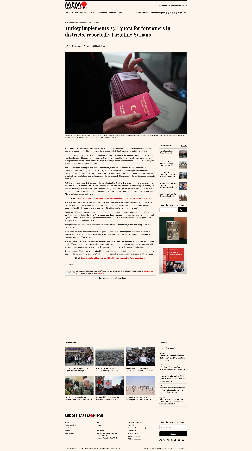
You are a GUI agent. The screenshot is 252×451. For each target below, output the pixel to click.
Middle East (83, 22)
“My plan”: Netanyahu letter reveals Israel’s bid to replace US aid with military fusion (78, 398)
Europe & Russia (71, 22)
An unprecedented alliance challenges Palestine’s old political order (168, 164)
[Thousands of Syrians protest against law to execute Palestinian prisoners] (140, 356)
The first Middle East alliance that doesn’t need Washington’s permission (172, 357)
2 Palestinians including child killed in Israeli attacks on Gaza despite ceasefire (172, 378)
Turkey (102, 22)
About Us (131, 425)
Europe (67, 430)
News (68, 13)
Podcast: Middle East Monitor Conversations (106, 434)
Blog (98, 422)
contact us (101, 273)
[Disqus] (110, 306)
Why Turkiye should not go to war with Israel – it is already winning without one (171, 401)
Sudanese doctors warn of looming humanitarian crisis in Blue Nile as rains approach (138, 398)
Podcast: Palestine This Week (106, 438)
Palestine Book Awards (136, 428)
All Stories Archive (134, 439)
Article (162, 353)
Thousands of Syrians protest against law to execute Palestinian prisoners (140, 369)
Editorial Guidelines (135, 422)
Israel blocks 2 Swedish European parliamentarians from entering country (168, 185)
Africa (67, 422)
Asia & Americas (70, 425)
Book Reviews (70, 433)
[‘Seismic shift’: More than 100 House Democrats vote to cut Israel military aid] (109, 385)
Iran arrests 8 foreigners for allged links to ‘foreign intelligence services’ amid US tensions (77, 369)
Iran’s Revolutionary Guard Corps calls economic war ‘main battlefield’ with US (167, 153)
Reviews (83, 13)
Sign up (182, 210)
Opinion (75, 13)
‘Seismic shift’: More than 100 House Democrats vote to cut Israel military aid (107, 398)
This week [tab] (170, 348)
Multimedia (113, 13)
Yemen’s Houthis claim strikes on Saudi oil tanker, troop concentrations (167, 196)
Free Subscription (158, 13)
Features (92, 13)
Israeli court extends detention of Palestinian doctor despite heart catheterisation (172, 390)
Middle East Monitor (115, 270)
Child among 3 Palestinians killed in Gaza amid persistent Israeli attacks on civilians (167, 174)
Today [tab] (161, 348)
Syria (96, 22)
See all (184, 146)
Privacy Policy (133, 433)
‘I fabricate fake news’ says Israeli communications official (172, 368)
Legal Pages (105, 448)
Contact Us (132, 430)
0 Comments (76, 46)
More (121, 13)
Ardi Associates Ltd (181, 448)
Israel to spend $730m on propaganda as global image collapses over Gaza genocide (107, 369)
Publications (102, 13)
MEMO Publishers (134, 436)
